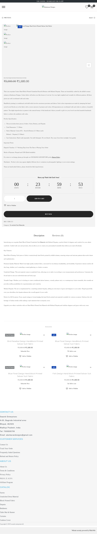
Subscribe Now (25, 351)
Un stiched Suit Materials (17, 225)
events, (39, 297)
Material (42, 242)
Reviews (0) (57, 235)
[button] (10, 205)
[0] (86, 6)
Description (39, 235)
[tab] (39, 235)
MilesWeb (92, 530)
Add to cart (39, 198)
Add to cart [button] (72, 351)
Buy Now (48, 214)
